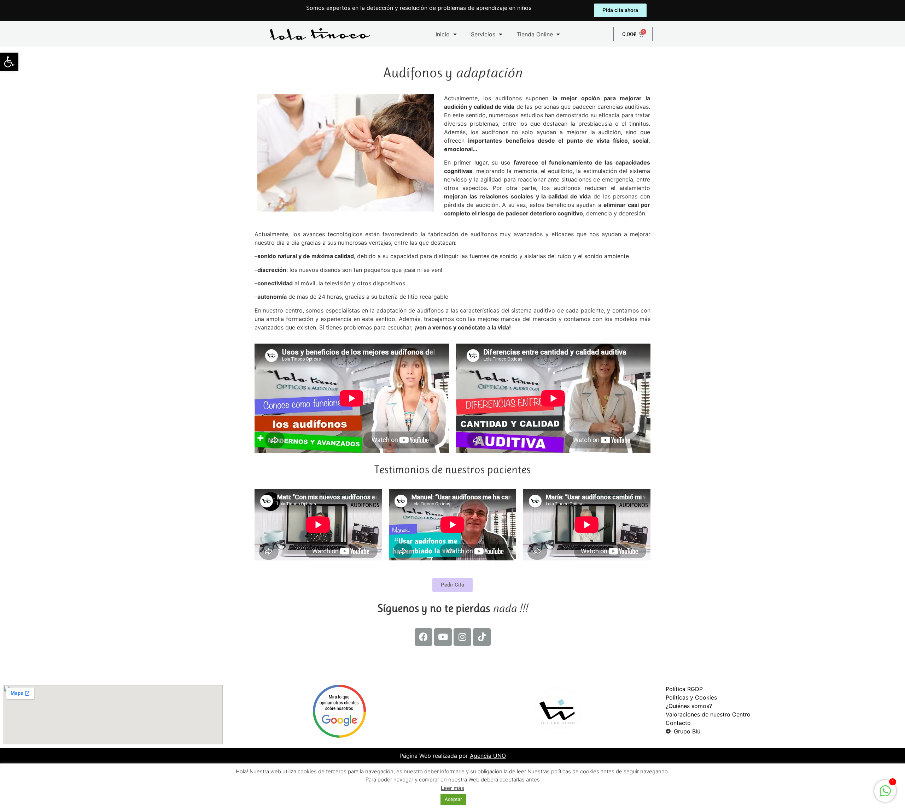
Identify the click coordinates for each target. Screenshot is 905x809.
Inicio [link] (443, 34)
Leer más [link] (452, 788)
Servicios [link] (483, 34)
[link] (9, 62)
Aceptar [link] (453, 799)
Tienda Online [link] (534, 34)
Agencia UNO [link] (488, 755)
